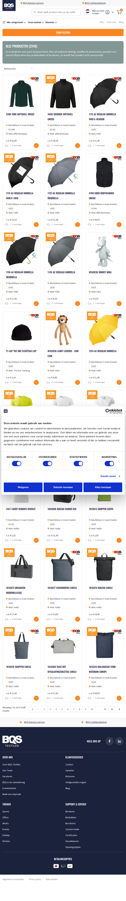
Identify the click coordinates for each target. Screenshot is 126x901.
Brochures (70, 823)
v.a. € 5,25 (20, 522)
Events (5, 829)
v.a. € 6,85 (63, 364)
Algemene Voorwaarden (13, 879)
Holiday (6, 835)
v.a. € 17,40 (20, 601)
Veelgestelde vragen (75, 782)
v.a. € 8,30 (62, 285)
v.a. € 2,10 (21, 364)
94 (112, 709)
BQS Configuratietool (95, 3)
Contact (69, 764)
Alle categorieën (15, 22)
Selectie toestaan (63, 487)
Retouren (70, 776)
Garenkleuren (72, 841)
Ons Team (7, 770)
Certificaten (71, 835)
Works (5, 823)
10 (92, 709)
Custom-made (72, 829)
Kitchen (6, 841)
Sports (5, 811)
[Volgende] (119, 709)
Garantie (69, 770)
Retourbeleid (51, 879)
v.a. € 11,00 (20, 680)
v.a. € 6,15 (103, 285)
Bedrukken (70, 817)
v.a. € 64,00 (103, 680)
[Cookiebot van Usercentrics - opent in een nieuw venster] (108, 411)
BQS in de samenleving (13, 782)
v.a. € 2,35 (103, 522)
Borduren (70, 811)
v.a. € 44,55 (103, 206)
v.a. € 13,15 (20, 206)
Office (5, 817)
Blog (121, 22)
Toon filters (63, 32)
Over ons (111, 22)
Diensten (49, 22)
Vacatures (7, 776)
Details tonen (108, 476)
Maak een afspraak (11, 794)
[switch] (47, 463)
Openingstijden (73, 847)
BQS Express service (33, 3)
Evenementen (9, 788)
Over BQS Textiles (11, 764)
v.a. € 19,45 (103, 601)
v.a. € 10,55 (62, 601)
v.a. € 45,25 (62, 127)
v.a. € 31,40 (62, 522)
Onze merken (34, 22)
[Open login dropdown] (112, 12)
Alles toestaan (103, 487)
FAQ (102, 22)
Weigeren (23, 487)
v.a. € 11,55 (62, 680)
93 (105, 709)
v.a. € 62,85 (20, 127)
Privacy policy (35, 879)
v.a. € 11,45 (103, 127)
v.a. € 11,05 (20, 285)
